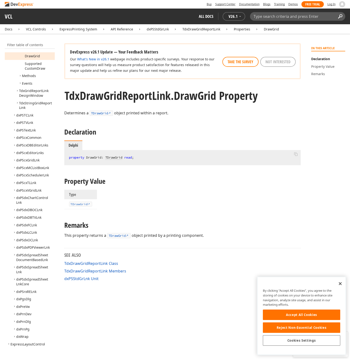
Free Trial (312, 4)
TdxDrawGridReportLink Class (91, 263)
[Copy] (295, 154)
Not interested (277, 61)
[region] (301, 316)
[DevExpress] (19, 4)
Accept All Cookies (301, 315)
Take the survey (240, 61)
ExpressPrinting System (78, 29)
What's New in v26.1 (93, 59)
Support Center (225, 4)
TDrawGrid (99, 113)
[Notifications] (342, 4)
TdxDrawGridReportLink (201, 29)
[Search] (340, 16)
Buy (209, 4)
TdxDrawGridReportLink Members (95, 271)
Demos (293, 4)
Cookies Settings (301, 340)
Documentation (249, 4)
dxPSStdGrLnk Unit (81, 278)
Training (279, 4)
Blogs (266, 4)
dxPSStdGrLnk (158, 29)
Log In (331, 4)
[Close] (340, 283)
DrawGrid (271, 29)
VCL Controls (36, 29)
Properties (242, 29)
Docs (8, 29)
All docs (206, 16)
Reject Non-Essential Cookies (301, 327)
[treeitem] (32, 56)
